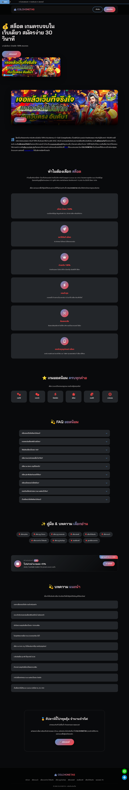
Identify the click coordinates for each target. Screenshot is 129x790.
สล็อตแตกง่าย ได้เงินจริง (40, 541)
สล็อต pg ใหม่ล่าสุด (60, 541)
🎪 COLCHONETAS (24, 9)
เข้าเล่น (98, 9)
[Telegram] (124, 777)
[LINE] (124, 771)
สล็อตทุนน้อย (24, 534)
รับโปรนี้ (110, 564)
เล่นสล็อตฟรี (76, 541)
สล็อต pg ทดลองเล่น (58, 534)
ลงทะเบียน (110, 9)
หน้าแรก (27, 780)
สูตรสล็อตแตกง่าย (93, 541)
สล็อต (66, 147)
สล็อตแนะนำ (107, 534)
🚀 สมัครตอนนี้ (12, 54)
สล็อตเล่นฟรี (75, 534)
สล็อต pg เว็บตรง (40, 534)
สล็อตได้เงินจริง (91, 534)
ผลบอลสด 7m (28, 150)
